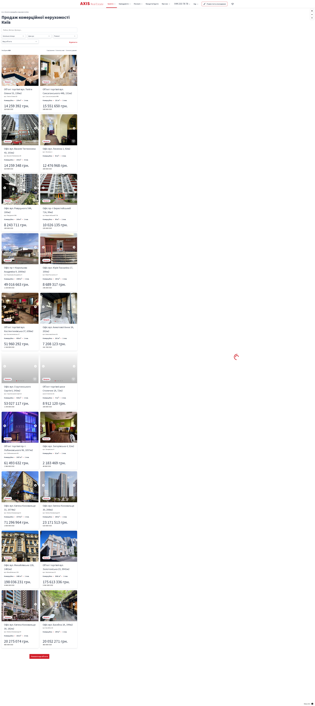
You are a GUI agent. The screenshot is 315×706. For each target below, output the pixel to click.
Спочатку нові (59, 50)
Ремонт (57, 36)
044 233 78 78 (181, 3)
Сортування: (51, 50)
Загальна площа (9, 36)
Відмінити (73, 42)
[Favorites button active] (232, 4)
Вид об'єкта (7, 41)
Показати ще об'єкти (39, 656)
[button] (16, 83)
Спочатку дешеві (71, 50)
